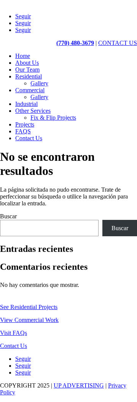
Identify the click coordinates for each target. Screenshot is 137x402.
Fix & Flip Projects (53, 117)
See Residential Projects (28, 307)
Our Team (27, 69)
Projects (24, 124)
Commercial (30, 90)
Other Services (33, 110)
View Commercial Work (29, 320)
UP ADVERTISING (79, 385)
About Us (27, 62)
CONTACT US (117, 43)
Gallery (39, 83)
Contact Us (28, 138)
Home (22, 56)
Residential (28, 76)
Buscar (8, 216)
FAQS (23, 131)
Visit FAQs (13, 333)
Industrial (26, 104)
